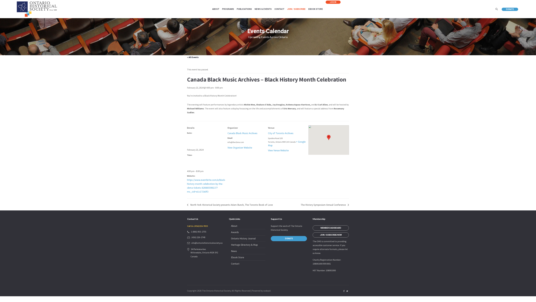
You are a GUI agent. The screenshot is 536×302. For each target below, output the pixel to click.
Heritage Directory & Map (244, 244)
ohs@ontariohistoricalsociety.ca (206, 242)
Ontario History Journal (243, 238)
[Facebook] (344, 291)
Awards (235, 232)
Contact (235, 263)
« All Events (193, 57)
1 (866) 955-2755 (198, 231)
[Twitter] (347, 291)
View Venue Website (278, 150)
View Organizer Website (240, 147)
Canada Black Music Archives (242, 133)
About (234, 225)
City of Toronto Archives (280, 133)
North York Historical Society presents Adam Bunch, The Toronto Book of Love (231, 204)
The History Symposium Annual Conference (323, 204)
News (234, 251)
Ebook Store (237, 257)
